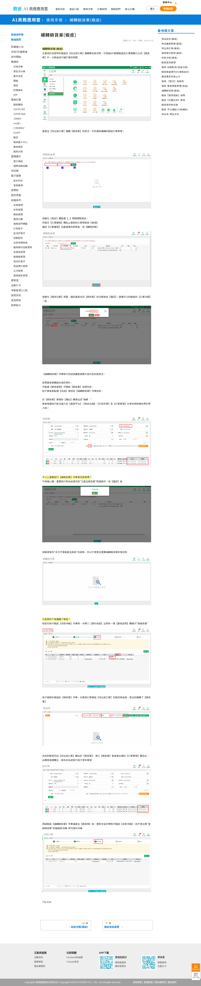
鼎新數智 (137, 982)
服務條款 (38, 961)
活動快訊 (38, 957)
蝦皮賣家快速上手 (171, 76)
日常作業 (18, 66)
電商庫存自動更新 (22, 247)
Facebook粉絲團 (75, 957)
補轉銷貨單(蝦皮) (171, 90)
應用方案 (88, 9)
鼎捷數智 (148, 982)
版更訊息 (16, 295)
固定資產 (16, 195)
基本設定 (18, 76)
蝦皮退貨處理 (169, 62)
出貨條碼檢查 (20, 242)
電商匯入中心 (20, 142)
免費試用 (168, 8)
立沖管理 (18, 270)
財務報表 (18, 90)
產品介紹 (74, 9)
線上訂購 (129, 9)
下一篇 (111, 925)
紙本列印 (18, 180)
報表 (15, 85)
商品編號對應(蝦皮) (172, 43)
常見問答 (16, 300)
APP (15, 94)
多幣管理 (18, 209)
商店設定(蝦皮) (170, 38)
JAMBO (17, 118)
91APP (16, 132)
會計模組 (18, 161)
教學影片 (16, 305)
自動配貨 (18, 238)
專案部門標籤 (20, 223)
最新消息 (60, 9)
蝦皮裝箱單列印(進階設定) (175, 71)
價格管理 (18, 214)
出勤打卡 (16, 285)
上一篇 (79, 925)
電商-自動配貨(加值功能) (175, 67)
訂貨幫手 (18, 228)
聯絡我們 (116, 9)
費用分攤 (18, 219)
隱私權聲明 (39, 966)
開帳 (15, 80)
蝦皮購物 (18, 104)
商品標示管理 (20, 266)
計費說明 (102, 9)
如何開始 (16, 56)
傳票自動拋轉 (20, 166)
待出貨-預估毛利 (170, 114)
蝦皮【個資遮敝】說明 (173, 95)
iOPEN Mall (19, 114)
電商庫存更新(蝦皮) (172, 52)
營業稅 (15, 190)
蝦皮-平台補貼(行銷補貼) (175, 109)
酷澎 (15, 137)
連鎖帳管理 (19, 256)
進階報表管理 (20, 275)
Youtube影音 (73, 961)
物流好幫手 (19, 261)
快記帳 (15, 170)
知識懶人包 (17, 46)
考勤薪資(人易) (19, 290)
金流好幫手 (19, 233)
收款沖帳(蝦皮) (170, 57)
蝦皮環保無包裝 (170, 104)
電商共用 (18, 151)
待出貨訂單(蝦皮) (171, 48)
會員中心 (167, 2)
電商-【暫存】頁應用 (173, 81)
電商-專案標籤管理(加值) (175, 85)
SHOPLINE (19, 109)
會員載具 (18, 185)
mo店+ (17, 123)
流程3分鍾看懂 (19, 51)
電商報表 (18, 146)
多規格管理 (19, 252)
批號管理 (18, 205)
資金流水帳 (19, 71)
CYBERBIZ (18, 128)
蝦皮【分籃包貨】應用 (173, 99)
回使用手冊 (17, 34)
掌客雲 (15, 280)
